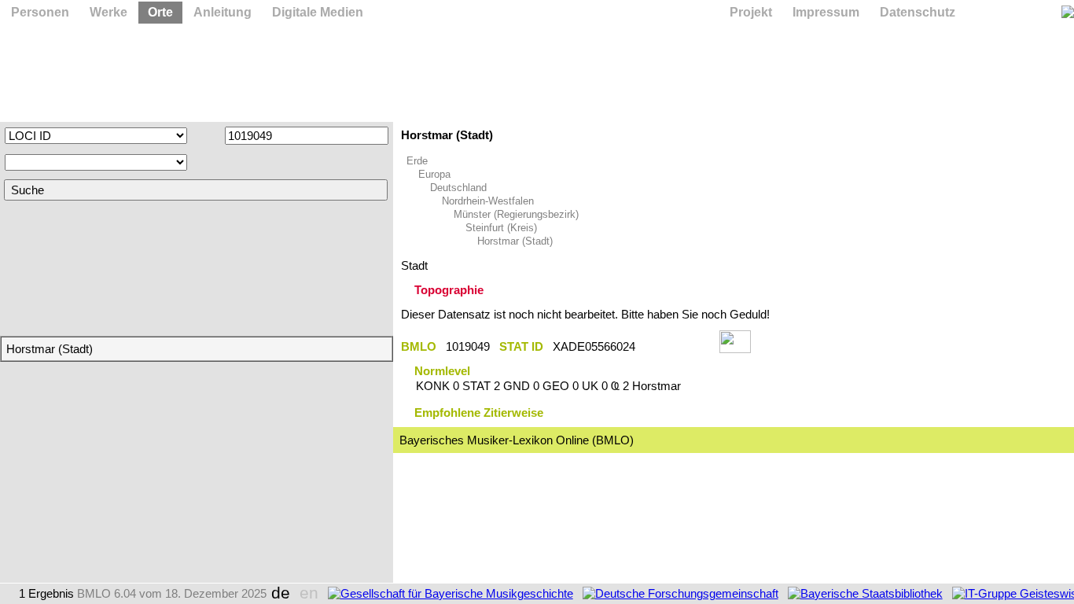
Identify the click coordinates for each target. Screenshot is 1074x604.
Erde (417, 161)
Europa (434, 174)
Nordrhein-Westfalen (488, 201)
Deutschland (458, 187)
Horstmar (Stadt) (515, 241)
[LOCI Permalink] (677, 346)
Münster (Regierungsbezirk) (516, 214)
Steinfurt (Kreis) (501, 228)
